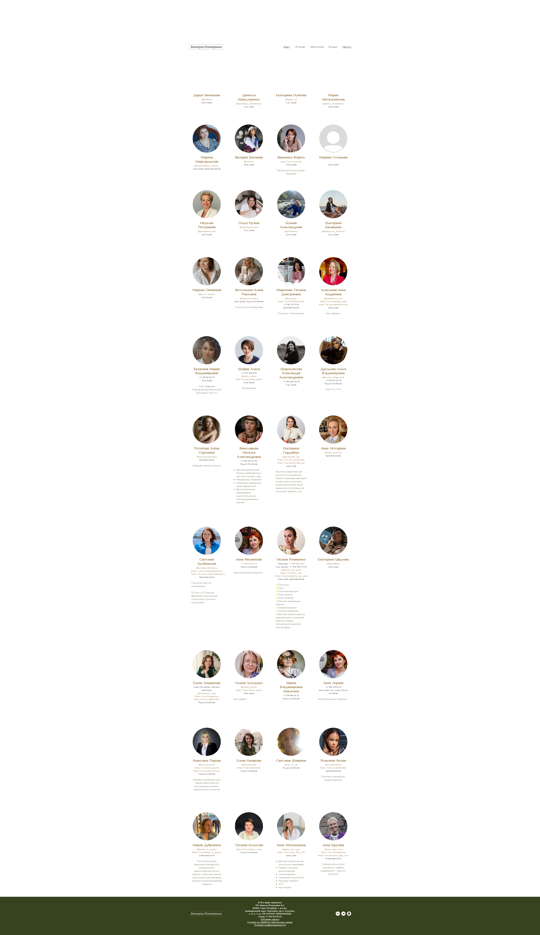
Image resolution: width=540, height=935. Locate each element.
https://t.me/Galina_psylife (249, 690)
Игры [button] (286, 47)
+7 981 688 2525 (296, 564)
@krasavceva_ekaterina (333, 231)
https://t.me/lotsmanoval (207, 696)
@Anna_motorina (333, 452)
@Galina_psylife (249, 687)
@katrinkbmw (333, 564)
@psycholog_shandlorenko (249, 104)
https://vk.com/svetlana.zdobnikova (208, 574)
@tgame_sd (291, 99)
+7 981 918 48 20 (291, 695)
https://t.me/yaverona (291, 161)
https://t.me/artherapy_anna (333, 301)
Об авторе (300, 47)
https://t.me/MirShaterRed (291, 301)
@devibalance (291, 231)
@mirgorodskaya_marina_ (206, 166)
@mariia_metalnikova (333, 104)
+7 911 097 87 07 (206, 377)
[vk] (338, 915)
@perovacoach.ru (207, 765)
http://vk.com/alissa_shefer (249, 379)
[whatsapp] (349, 915)
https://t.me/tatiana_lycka (249, 849)
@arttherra (207, 99)
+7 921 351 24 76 (333, 380)
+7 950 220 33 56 (298, 567)
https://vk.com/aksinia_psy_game (292, 576)
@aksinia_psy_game (291, 570)
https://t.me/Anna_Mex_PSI (291, 852)
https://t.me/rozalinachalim (333, 768)
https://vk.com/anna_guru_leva (333, 855)
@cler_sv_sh (291, 765)
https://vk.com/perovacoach (207, 771)
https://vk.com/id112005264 (206, 699)
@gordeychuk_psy (291, 457)
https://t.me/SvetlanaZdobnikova (206, 571)
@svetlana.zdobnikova (206, 568)
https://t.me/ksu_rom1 (291, 573)
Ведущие (333, 47)
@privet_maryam (207, 294)
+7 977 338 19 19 (249, 373)
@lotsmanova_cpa (207, 693)
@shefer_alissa (249, 376)
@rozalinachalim (333, 765)
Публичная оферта (270, 919)
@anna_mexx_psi (291, 849)
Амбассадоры (317, 47)
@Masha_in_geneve (207, 849)
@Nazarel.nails (249, 765)
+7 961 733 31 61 (291, 304)
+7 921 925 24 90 (249, 461)
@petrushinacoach (207, 231)
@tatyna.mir (291, 298)
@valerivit (249, 161)
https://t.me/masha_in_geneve (206, 852)
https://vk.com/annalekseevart (333, 304)
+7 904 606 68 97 (291, 381)
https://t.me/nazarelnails (249, 768)
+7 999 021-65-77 (249, 564)
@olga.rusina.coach (249, 227)
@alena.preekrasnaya (207, 457)
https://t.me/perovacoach (207, 768)
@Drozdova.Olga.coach (333, 377)
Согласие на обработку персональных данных (270, 922)
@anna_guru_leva (333, 849)
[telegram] (343, 915)
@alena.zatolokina (249, 298)
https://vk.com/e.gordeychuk (291, 460)
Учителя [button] (346, 47)
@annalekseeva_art (333, 298)
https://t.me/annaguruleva (333, 852)
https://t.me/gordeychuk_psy (291, 463)
